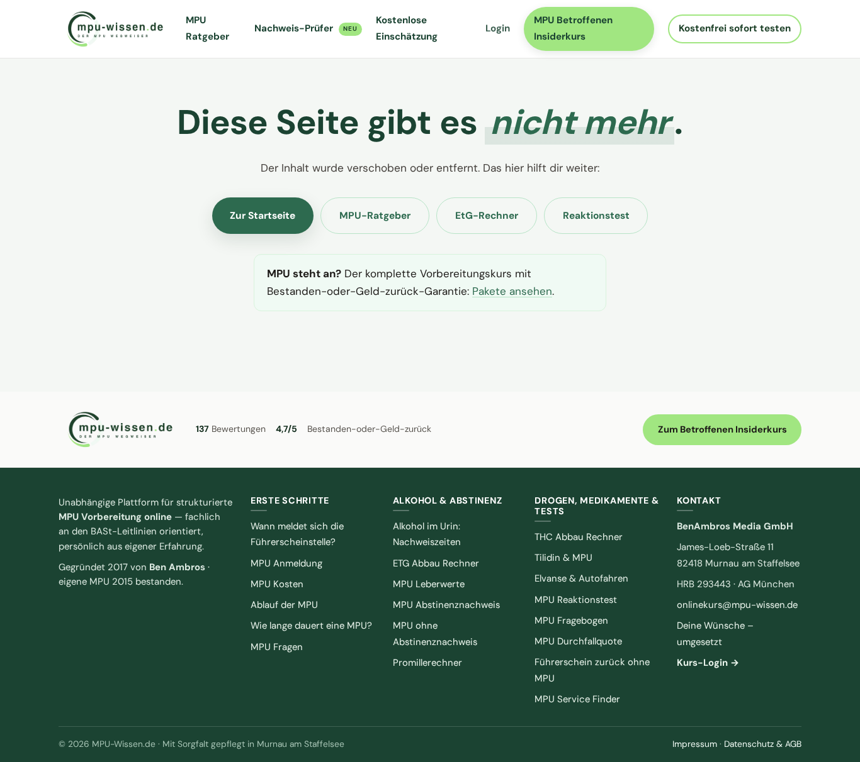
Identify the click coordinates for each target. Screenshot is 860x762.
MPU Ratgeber (207, 28)
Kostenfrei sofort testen (735, 28)
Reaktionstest (596, 215)
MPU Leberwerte (429, 584)
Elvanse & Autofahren (581, 578)
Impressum (694, 743)
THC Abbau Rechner (579, 537)
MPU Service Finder (577, 699)
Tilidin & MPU (563, 557)
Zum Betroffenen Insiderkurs (722, 429)
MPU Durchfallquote (578, 641)
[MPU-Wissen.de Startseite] (115, 29)
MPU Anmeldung (286, 563)
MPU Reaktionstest (576, 600)
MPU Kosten (277, 584)
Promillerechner (427, 662)
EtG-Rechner (486, 215)
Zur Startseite (262, 215)
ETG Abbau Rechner (436, 563)
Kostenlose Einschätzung (407, 28)
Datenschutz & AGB (762, 743)
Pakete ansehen (512, 291)
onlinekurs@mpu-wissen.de (737, 605)
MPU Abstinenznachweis (446, 605)
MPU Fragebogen (571, 620)
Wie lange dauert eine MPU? (311, 625)
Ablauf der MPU (284, 605)
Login (497, 28)
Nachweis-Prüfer (305, 28)
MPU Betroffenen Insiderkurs (573, 28)
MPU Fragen (277, 647)
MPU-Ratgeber (374, 215)
